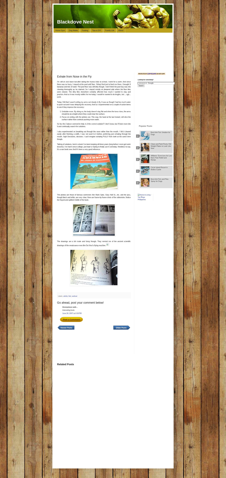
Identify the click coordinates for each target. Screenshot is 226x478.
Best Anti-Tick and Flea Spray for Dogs (159, 180)
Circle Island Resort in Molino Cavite (159, 168)
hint (70, 296)
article (65, 296)
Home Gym (60, 30)
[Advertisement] (113, 52)
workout (74, 296)
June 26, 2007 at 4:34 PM (72, 313)
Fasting (85, 30)
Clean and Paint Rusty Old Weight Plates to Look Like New (161, 146)
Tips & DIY (96, 30)
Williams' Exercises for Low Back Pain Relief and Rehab (161, 158)
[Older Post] (122, 329)
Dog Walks (73, 30)
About (120, 30)
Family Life (109, 30)
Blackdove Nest (75, 22)
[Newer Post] (66, 329)
